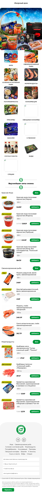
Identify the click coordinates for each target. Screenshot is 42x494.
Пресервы (32, 449)
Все (36, 193)
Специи (29, 454)
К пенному (32, 451)
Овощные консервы (12, 451)
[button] (19, 49)
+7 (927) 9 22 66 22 (9, 468)
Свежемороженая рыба (23, 444)
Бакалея (24, 451)
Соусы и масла (14, 454)
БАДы (23, 454)
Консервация (22, 449)
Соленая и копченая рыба (14, 447)
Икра (11, 444)
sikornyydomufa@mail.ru (11, 473)
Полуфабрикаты (10, 449)
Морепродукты (30, 447)
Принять (8, 490)
